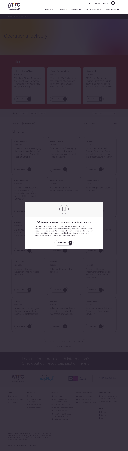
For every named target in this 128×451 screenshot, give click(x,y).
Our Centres (61, 9)
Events (97, 3)
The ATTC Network (14, 6)
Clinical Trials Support (92, 9)
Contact (106, 3)
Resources (74, 9)
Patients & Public (110, 9)
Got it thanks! (61, 243)
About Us (48, 9)
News (90, 3)
